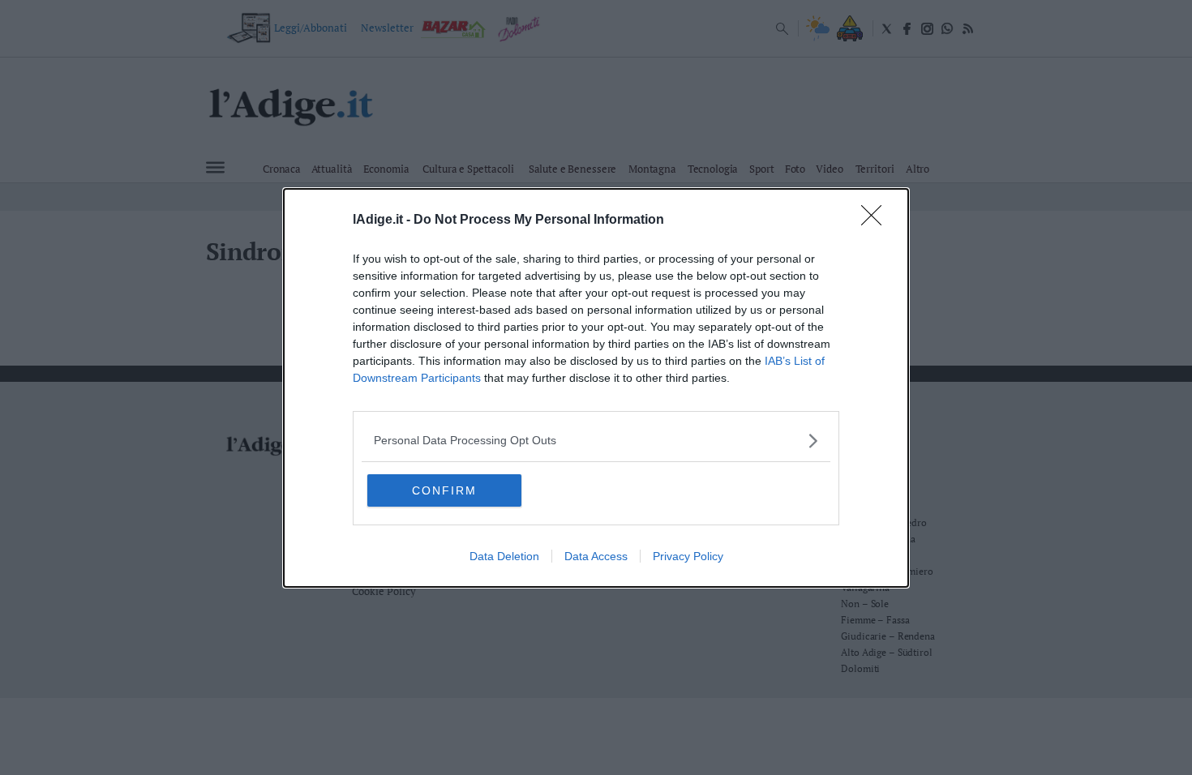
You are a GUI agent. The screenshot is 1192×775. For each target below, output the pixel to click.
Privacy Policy (688, 556)
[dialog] (596, 388)
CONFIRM (444, 490)
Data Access (596, 556)
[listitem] (596, 440)
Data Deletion (504, 556)
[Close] (876, 220)
